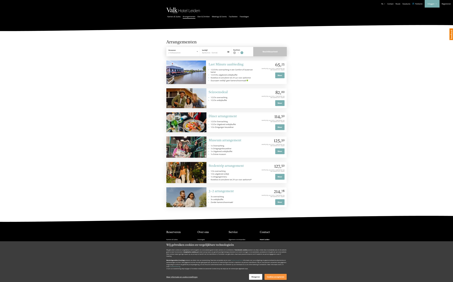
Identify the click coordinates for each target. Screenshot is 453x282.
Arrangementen (189, 16)
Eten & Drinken (203, 16)
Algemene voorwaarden (237, 239)
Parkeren (419, 4)
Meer (280, 75)
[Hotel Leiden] (183, 13)
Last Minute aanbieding (226, 64)
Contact (390, 4)
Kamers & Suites (174, 16)
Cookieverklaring (175, 266)
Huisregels (201, 239)
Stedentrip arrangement (226, 166)
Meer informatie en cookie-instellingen (182, 277)
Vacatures (406, 4)
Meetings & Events (219, 16)
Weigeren (255, 277)
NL (382, 4)
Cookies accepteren (275, 277)
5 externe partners (237, 260)
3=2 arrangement (221, 191)
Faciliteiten (233, 16)
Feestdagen (244, 16)
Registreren (446, 4)
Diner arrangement (223, 116)
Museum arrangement (225, 140)
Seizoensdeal (218, 92)
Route (398, 4)
